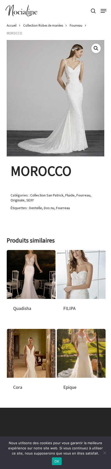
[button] (103, 10)
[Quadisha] (31, 274)
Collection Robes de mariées (43, 25)
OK (56, 461)
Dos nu (49, 208)
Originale (18, 200)
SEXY (30, 200)
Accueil (12, 25)
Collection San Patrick (47, 195)
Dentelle (35, 208)
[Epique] (81, 353)
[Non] (104, 452)
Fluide (70, 195)
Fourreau (76, 25)
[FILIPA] (81, 274)
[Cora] (31, 353)
